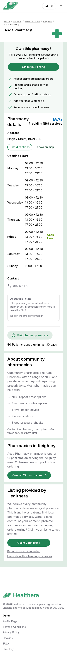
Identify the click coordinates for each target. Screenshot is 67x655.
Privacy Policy (11, 632)
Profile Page (10, 621)
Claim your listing (33, 67)
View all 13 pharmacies (27, 475)
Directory (8, 649)
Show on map (45, 146)
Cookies (8, 637)
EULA (6, 643)
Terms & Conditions (14, 626)
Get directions (20, 147)
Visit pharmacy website (32, 335)
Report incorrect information (26, 315)
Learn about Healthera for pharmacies (29, 556)
